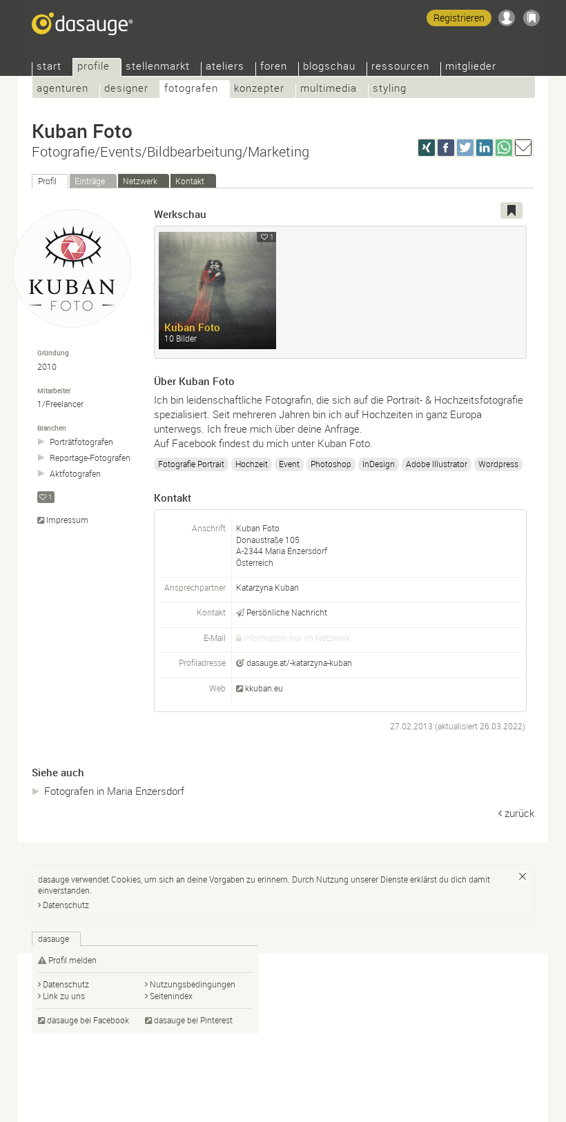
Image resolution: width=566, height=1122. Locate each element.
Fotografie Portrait (191, 463)
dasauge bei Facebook (88, 1019)
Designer (126, 89)
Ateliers (225, 67)
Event (289, 463)
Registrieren (459, 17)
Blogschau (329, 67)
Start (49, 67)
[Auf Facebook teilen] (446, 147)
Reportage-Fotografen (90, 458)
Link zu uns (64, 995)
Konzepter (259, 89)
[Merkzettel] (531, 18)
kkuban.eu (264, 687)
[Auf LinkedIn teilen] (484, 147)
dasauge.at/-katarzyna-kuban (299, 662)
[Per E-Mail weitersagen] (523, 147)
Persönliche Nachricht (286, 612)
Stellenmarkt (158, 67)
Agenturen (62, 89)
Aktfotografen (75, 474)
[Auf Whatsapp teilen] (504, 147)
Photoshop (331, 463)
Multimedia (328, 89)
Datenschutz (66, 904)
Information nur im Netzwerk (297, 637)
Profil (47, 180)
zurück (519, 813)
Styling (390, 89)
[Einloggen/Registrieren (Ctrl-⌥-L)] (506, 18)
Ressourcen (400, 67)
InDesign (378, 463)
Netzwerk (140, 180)
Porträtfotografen (81, 442)
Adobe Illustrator (436, 463)
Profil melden (72, 959)
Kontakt (189, 180)
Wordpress (498, 463)
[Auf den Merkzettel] (511, 210)
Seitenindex (171, 995)
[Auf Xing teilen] (426, 147)
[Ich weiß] (522, 876)
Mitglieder (470, 67)
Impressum (67, 520)
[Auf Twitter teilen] (465, 147)
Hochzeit (251, 463)
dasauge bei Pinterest (193, 1019)
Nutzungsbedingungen (192, 984)
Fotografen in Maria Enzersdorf (114, 791)
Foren (273, 67)
